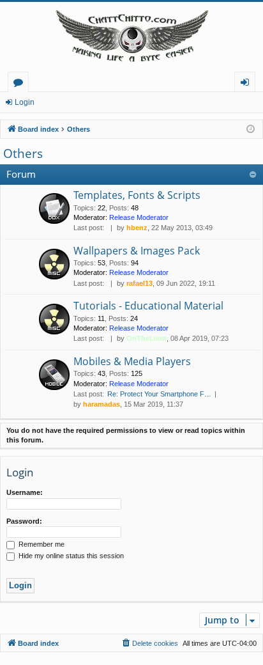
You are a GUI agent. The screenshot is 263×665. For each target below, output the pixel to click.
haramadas (101, 404)
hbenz (136, 227)
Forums (20, 84)
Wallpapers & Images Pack (136, 251)
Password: (24, 521)
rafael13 (139, 283)
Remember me (40, 544)
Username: (24, 492)
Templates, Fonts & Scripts (136, 195)
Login (24, 102)
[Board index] (131, 37)
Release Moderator (139, 217)
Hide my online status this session (70, 555)
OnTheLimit (146, 338)
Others (23, 153)
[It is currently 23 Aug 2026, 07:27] (250, 129)
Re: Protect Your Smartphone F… (159, 394)
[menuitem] (149, 643)
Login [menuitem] (247, 84)
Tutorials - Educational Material (148, 306)
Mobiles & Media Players (132, 361)
